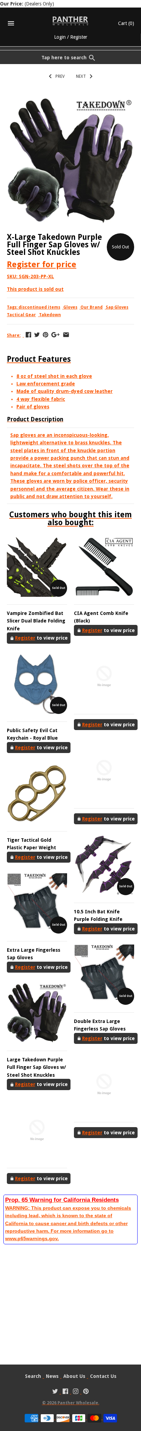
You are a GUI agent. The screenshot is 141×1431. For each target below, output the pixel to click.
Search (33, 1376)
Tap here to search (64, 57)
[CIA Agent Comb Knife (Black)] (104, 566)
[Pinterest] (86, 1392)
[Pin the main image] (45, 334)
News (52, 1376)
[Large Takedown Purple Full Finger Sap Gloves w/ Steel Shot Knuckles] (37, 1013)
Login (60, 37)
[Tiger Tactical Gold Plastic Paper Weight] (37, 793)
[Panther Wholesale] (70, 21)
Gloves (70, 307)
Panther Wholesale (77, 1403)
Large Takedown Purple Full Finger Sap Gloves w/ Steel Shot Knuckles (36, 1067)
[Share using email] (66, 334)
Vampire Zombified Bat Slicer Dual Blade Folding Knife (36, 620)
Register (78, 37)
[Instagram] (75, 1392)
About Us (74, 1376)
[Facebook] (65, 1392)
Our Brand (91, 307)
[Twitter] (55, 1392)
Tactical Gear (21, 314)
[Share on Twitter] (37, 334)
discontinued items (39, 307)
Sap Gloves (117, 307)
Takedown (50, 314)
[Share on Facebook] (28, 334)
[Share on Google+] (55, 334)
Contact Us (103, 1376)
